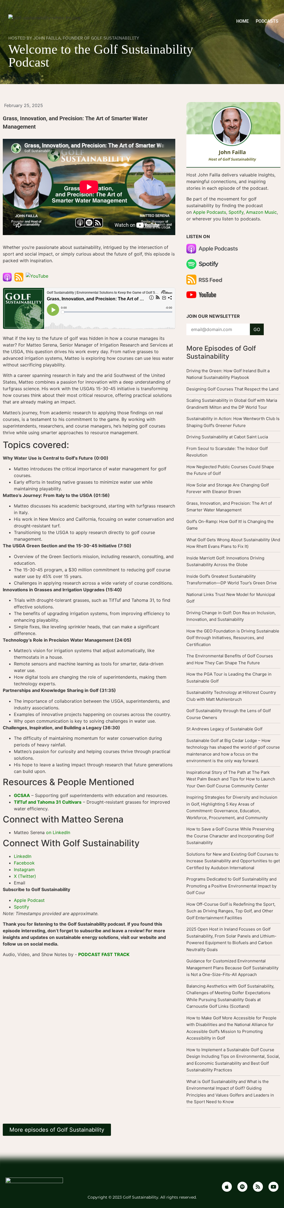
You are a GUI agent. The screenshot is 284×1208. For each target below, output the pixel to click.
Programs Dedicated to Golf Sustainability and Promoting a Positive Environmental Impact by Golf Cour (231, 885)
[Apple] (227, 1187)
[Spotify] (242, 1187)
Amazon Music (261, 212)
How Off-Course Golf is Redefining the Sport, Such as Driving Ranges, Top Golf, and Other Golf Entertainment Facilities (230, 911)
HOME (242, 21)
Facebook (25, 863)
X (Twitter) (25, 876)
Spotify (21, 907)
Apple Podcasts (209, 212)
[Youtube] (273, 1187)
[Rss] (258, 1187)
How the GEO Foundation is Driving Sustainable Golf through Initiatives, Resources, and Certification (232, 637)
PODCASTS (267, 21)
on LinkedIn (58, 832)
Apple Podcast (29, 900)
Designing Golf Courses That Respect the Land (232, 389)
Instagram (24, 869)
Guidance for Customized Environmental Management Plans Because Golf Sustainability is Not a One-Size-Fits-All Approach (232, 967)
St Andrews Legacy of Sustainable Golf (224, 728)
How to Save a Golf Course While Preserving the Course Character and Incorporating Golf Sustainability (230, 835)
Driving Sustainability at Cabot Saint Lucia (227, 436)
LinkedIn (23, 856)
